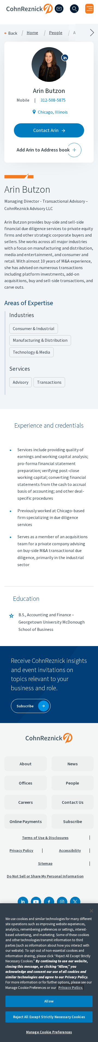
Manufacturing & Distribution (40, 340)
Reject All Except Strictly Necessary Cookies (49, 1017)
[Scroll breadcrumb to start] (24, 32)
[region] (49, 972)
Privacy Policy (21, 850)
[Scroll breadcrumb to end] (73, 32)
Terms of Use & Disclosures (45, 837)
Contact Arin (46, 130)
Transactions (49, 382)
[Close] (91, 911)
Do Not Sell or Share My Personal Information (45, 876)
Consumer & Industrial (33, 328)
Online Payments (26, 821)
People (72, 783)
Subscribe (72, 821)
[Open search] (74, 8)
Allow (49, 1001)
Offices (25, 783)
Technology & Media (31, 352)
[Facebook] (49, 902)
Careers (25, 802)
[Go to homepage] (49, 738)
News (73, 763)
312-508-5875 (53, 100)
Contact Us (72, 802)
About (26, 763)
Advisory (20, 382)
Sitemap (45, 863)
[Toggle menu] (89, 9)
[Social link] (23, 902)
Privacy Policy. (70, 987)
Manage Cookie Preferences (49, 1032)
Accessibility (70, 850)
